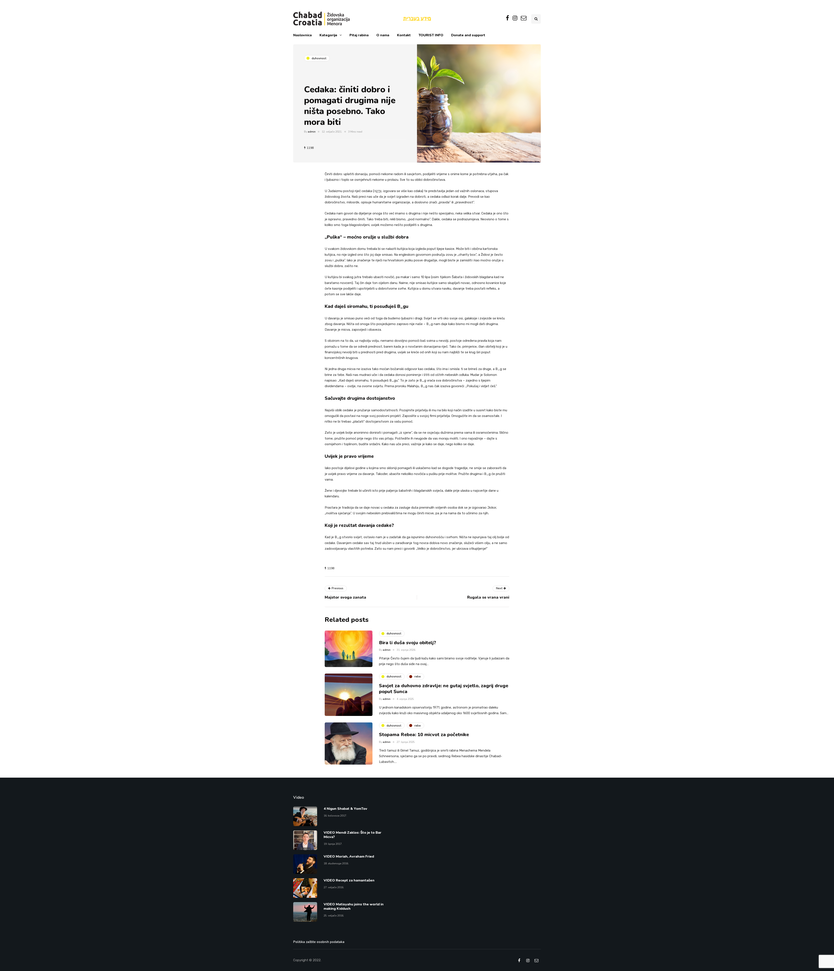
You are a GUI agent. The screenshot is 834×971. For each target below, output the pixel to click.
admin (312, 131)
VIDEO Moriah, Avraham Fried (349, 856)
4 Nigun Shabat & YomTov (345, 808)
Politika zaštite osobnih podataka (318, 942)
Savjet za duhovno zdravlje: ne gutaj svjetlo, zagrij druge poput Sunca (443, 688)
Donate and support (468, 35)
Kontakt (404, 35)
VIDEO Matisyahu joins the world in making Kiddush (354, 906)
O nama (382, 35)
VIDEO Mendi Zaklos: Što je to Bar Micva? (352, 834)
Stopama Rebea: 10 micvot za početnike (424, 734)
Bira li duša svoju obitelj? (407, 642)
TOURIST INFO (431, 35)
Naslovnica (302, 35)
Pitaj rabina (359, 35)
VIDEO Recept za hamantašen (349, 880)
